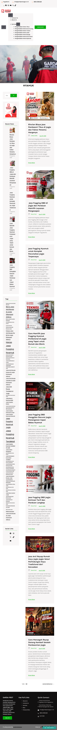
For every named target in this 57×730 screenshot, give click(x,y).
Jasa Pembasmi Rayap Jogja (10, 477)
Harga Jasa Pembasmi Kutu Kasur (10, 358)
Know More (31, 163)
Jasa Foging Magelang (9, 450)
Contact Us (26, 703)
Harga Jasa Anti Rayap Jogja (9, 328)
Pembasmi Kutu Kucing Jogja (10, 503)
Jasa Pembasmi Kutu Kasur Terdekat (10, 457)
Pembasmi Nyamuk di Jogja (10, 506)
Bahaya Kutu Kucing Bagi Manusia (10, 304)
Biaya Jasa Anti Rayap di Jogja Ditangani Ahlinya (10, 312)
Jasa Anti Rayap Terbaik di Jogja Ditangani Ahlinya (10, 381)
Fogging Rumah (9, 325)
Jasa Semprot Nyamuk (9, 500)
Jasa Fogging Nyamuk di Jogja (10, 411)
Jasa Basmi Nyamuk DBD (9, 399)
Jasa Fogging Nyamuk (10, 406)
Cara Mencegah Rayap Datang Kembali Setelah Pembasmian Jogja (39, 642)
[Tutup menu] (10, 15)
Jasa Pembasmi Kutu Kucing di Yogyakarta (10, 468)
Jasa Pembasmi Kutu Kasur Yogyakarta (10, 462)
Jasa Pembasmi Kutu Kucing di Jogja (10, 464)
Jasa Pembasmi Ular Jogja (10, 488)
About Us (25, 701)
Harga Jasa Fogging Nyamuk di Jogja (9, 355)
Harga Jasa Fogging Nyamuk (10, 347)
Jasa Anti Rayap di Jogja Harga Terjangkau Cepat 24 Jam (10, 366)
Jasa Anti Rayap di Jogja (10, 361)
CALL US (7, 718)
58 (26, 684)
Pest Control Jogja (9, 509)
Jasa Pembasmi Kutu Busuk (10, 454)
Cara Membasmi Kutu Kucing (10, 323)
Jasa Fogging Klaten (9, 403)
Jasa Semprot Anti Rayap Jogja (9, 497)
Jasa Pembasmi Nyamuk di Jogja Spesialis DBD (10, 470)
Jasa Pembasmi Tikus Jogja (10, 485)
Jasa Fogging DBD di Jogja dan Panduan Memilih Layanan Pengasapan (13, 176)
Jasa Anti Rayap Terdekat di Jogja (9, 390)
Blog (24, 707)
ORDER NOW (40, 27)
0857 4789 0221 (38, 1)
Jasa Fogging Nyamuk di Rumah (10, 415)
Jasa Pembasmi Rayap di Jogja (9, 473)
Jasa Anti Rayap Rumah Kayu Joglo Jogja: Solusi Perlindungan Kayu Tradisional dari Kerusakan (39, 561)
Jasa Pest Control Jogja (10, 493)
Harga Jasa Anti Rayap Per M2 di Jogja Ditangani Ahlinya (10, 335)
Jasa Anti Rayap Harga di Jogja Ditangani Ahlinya (10, 373)
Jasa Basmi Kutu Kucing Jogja (10, 396)
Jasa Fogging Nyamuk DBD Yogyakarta (10, 408)
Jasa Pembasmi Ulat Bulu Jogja (11, 490)
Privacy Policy (26, 709)
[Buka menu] (3, 27)
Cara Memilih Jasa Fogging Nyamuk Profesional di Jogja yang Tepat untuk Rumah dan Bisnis (37, 338)
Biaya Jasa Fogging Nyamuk (10, 319)
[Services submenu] (18, 24)
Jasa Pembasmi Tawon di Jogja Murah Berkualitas (10, 481)
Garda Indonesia (17, 727)
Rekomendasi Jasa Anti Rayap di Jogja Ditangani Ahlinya (10, 515)
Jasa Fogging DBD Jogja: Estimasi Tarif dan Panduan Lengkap (39, 500)
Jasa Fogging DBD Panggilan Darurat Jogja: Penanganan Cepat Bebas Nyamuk (13, 275)
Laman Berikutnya (48, 684)
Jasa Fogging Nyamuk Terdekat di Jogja (10, 445)
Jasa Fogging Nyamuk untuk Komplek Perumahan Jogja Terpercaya (13, 201)
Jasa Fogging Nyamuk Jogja (9, 423)
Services (25, 705)
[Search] (13, 95)
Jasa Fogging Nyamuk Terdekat (10, 436)
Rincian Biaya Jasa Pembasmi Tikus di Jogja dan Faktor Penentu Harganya (39, 128)
